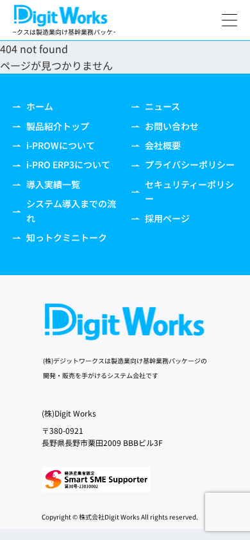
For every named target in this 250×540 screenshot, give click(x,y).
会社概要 (163, 145)
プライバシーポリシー (190, 164)
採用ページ (167, 218)
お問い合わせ (172, 126)
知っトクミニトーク (66, 237)
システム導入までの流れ (71, 210)
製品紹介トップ (57, 126)
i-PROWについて (60, 145)
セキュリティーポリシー (189, 191)
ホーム (39, 106)
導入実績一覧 (53, 184)
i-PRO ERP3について (68, 164)
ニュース (162, 106)
